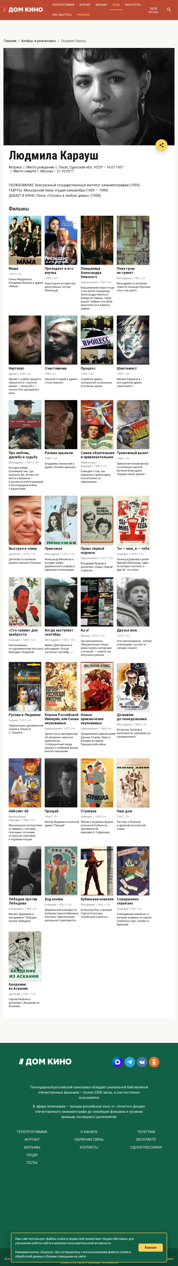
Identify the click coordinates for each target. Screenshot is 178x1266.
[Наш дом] (133, 782)
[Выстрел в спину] (25, 520)
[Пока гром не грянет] (133, 240)
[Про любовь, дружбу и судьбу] (25, 424)
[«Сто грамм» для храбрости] (25, 601)
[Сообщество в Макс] (117, 1062)
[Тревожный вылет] (133, 424)
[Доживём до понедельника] (133, 686)
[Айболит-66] (25, 782)
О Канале (89, 1132)
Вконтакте (146, 1140)
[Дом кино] (23, 10)
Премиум (83, 14)
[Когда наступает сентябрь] (61, 601)
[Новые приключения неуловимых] (97, 686)
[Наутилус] (25, 340)
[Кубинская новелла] (97, 870)
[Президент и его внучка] (61, 240)
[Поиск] (168, 10)
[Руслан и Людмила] (25, 686)
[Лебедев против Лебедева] (25, 870)
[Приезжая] (61, 520)
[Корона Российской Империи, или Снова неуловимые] (61, 686)
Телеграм (146, 1132)
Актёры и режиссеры (38, 41)
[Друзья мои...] (133, 601)
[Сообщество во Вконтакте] (142, 1062)
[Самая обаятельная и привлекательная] (97, 424)
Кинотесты (133, 4)
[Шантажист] (133, 340)
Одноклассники (146, 1147)
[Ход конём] (61, 870)
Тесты (32, 1163)
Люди (116, 4)
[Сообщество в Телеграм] (130, 1062)
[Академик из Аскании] (25, 956)
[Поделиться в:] (161, 145)
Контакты (89, 1147)
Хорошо (151, 1247)
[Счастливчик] (61, 340)
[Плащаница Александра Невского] (97, 240)
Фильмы (101, 4)
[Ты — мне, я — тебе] (133, 520)
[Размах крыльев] (61, 424)
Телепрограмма (63, 4)
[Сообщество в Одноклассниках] (154, 1062)
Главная (9, 41)
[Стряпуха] (97, 782)
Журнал (84, 4)
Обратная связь (89, 1140)
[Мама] (25, 240)
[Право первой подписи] (97, 520)
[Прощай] (61, 782)
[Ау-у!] (97, 601)
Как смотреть (62, 14)
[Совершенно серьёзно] (133, 870)
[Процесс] (97, 340)
